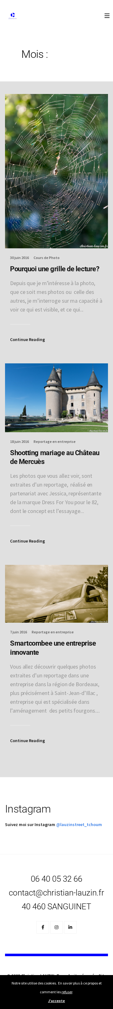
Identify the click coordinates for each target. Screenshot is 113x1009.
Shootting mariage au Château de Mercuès (55, 457)
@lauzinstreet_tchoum (79, 824)
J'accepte (56, 1000)
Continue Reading (27, 339)
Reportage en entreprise (55, 441)
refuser (67, 992)
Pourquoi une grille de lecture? (54, 269)
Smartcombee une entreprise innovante (53, 647)
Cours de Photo (47, 257)
